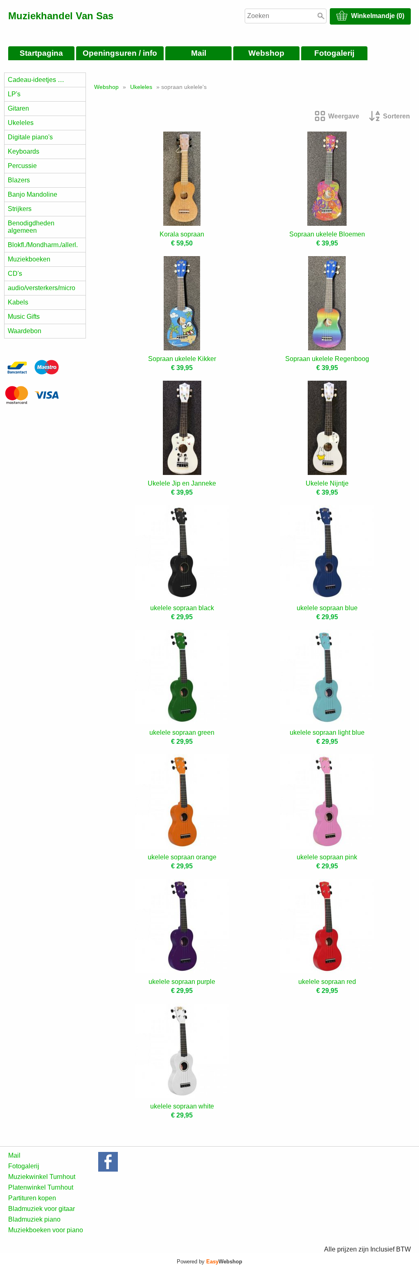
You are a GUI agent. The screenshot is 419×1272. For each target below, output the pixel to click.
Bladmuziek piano (34, 1219)
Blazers (19, 180)
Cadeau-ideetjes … (36, 79)
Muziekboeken (29, 259)
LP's (14, 94)
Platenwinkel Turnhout (40, 1187)
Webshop (266, 53)
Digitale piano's (30, 137)
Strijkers (20, 208)
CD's (15, 273)
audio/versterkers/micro (41, 287)
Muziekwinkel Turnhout (41, 1176)
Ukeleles (21, 122)
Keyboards (23, 151)
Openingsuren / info (120, 53)
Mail (198, 53)
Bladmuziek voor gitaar (41, 1208)
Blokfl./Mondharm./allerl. (43, 244)
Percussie (22, 165)
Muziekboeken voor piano (45, 1230)
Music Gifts (24, 316)
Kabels (18, 302)
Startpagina (41, 53)
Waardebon (24, 330)
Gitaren (18, 108)
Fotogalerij (334, 53)
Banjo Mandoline (32, 194)
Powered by (209, 1261)
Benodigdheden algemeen (31, 227)
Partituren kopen (32, 1198)
